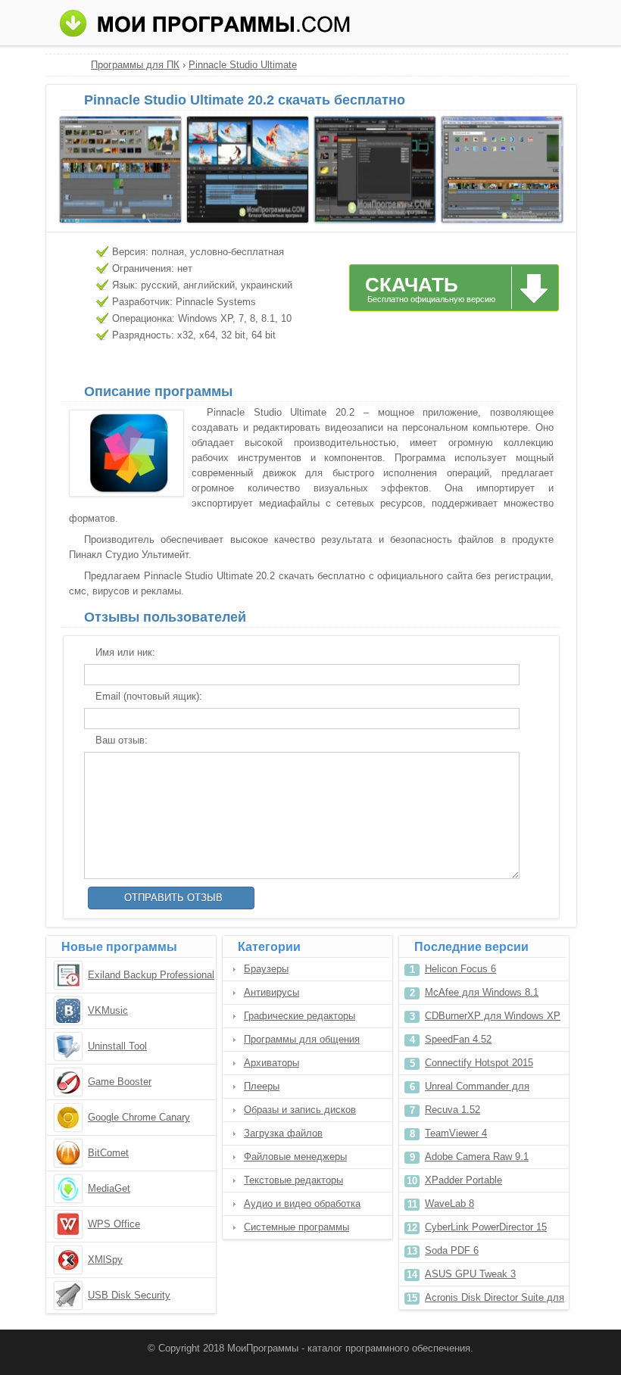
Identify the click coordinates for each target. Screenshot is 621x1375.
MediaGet (109, 1188)
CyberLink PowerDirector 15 (486, 1227)
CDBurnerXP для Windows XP (492, 1015)
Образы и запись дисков (300, 1109)
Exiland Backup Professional (151, 975)
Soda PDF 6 (452, 1250)
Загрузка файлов (283, 1133)
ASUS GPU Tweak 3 (470, 1274)
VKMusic (108, 1010)
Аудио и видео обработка (302, 1203)
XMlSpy (105, 1259)
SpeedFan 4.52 (458, 1039)
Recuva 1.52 (452, 1109)
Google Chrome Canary (139, 1117)
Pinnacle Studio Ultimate (243, 64)
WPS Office (114, 1224)
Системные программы (296, 1227)
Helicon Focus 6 (460, 968)
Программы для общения (302, 1039)
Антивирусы (271, 992)
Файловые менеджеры (295, 1156)
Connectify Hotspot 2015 (479, 1062)
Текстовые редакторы (293, 1180)
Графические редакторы (299, 1015)
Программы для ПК (135, 64)
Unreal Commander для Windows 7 (477, 1089)
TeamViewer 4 (456, 1133)
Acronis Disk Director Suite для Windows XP (494, 1300)
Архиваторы (271, 1062)
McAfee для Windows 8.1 (481, 992)
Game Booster (119, 1081)
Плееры (261, 1086)
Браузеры (266, 968)
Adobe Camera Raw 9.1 (477, 1156)
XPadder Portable (463, 1180)
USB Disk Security (129, 1295)
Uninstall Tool (117, 1046)
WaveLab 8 (449, 1203)
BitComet (108, 1152)
